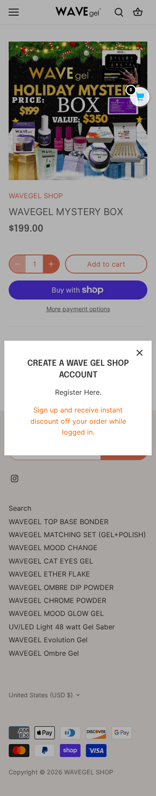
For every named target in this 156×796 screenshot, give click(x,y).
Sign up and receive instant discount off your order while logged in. (78, 421)
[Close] (139, 352)
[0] (140, 97)
